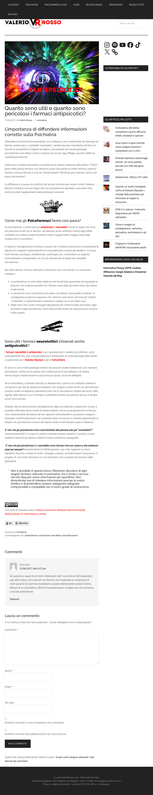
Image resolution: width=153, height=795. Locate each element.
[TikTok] (138, 44)
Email (8, 686)
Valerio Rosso (33, 22)
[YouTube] (122, 44)
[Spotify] (114, 44)
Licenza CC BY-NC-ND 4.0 (85, 784)
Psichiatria (22, 532)
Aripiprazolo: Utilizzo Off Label (131, 177)
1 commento (41, 120)
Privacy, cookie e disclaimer (56, 784)
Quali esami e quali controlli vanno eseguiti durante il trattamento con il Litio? (130, 147)
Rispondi (14, 599)
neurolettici (56, 535)
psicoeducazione (70, 535)
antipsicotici (44, 535)
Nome (9, 670)
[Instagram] (107, 44)
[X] (107, 52)
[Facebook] (130, 44)
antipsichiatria (31, 535)
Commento (11, 629)
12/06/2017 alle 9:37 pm (32, 568)
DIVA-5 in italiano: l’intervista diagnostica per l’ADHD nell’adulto (130, 213)
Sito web (9, 702)
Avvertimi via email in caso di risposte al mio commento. (34, 722)
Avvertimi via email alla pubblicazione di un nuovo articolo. (36, 734)
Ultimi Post (23, 523)
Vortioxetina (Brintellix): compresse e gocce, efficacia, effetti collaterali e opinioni (130, 131)
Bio (10, 523)
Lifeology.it (104, 784)
